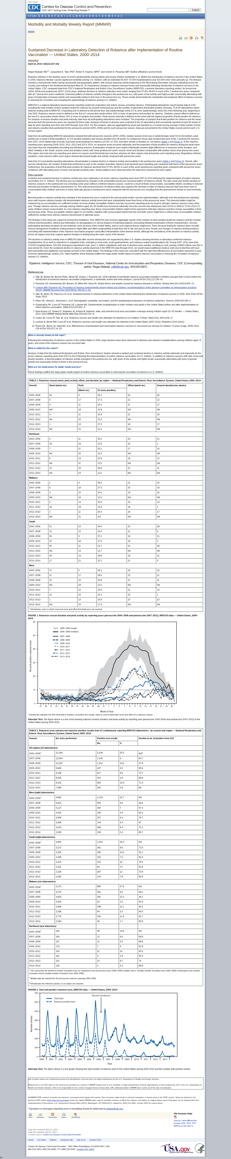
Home (30, 1140)
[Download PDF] (202, 39)
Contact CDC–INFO (85, 1149)
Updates (40, 1117)
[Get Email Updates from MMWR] (186, 38)
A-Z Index (41, 1140)
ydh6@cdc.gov (120, 266)
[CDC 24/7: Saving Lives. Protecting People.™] (69, 5)
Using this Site (66, 1140)
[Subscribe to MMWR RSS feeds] (191, 38)
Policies (53, 1140)
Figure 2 (179, 161)
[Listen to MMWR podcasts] (196, 38)
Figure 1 (178, 142)
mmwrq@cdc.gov (114, 1109)
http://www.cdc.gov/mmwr (58, 1100)
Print (30, 1117)
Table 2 (166, 161)
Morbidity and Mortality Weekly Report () (69, 24)
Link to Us (81, 1140)
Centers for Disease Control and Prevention (62, 1135)
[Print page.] (180, 38)
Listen (63, 1117)
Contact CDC (95, 1140)
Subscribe (53, 1117)
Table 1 (165, 142)
